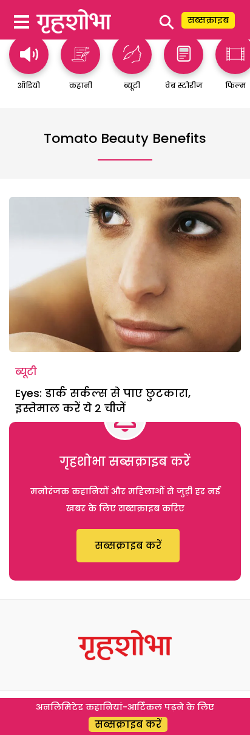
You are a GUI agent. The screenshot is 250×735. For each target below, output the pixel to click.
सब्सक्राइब (208, 20)
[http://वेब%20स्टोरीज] (183, 68)
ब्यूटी (26, 372)
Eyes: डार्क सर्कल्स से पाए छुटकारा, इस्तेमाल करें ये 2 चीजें (103, 400)
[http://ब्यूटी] (132, 68)
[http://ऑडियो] (29, 68)
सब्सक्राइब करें (128, 546)
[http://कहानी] (80, 68)
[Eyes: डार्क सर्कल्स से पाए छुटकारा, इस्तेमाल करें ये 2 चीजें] (125, 274)
